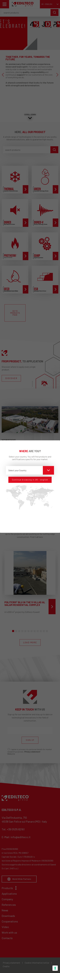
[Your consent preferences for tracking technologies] (55, 968)
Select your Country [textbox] (17, 470)
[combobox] (30, 470)
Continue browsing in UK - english (30, 480)
